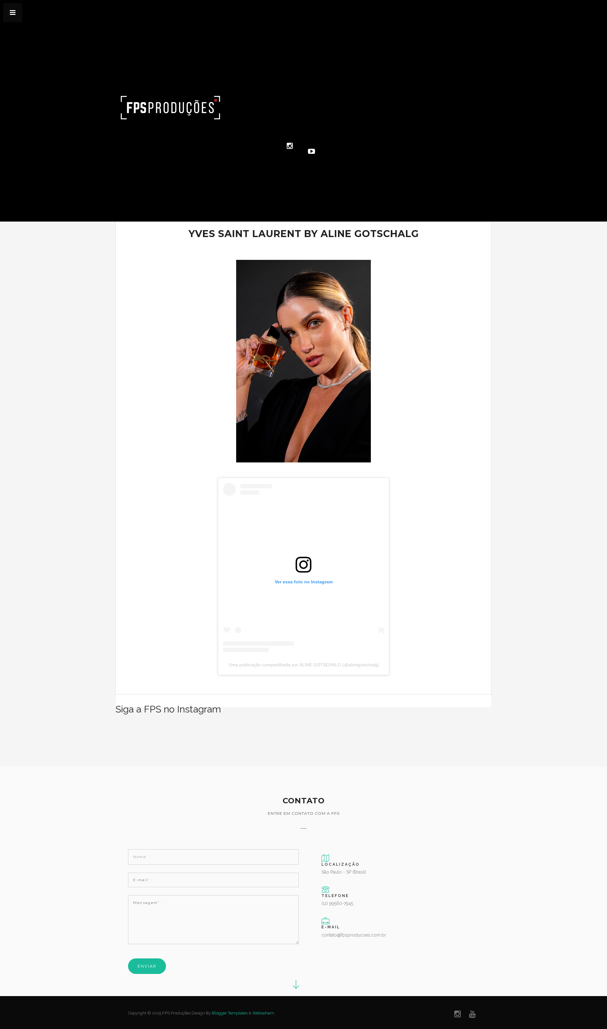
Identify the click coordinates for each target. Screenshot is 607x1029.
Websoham (263, 1013)
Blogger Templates (230, 1013)
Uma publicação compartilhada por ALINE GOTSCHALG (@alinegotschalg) (304, 664)
